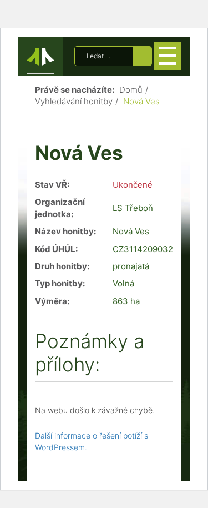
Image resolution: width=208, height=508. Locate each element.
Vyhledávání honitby (74, 101)
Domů (131, 89)
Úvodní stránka (40, 58)
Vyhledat (142, 56)
